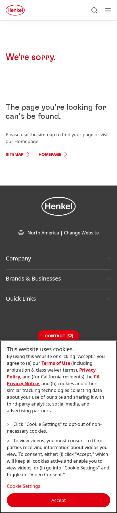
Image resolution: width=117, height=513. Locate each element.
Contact (55, 336)
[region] (58, 426)
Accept (58, 500)
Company (18, 258)
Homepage (50, 155)
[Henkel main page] (15, 10)
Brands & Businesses (33, 278)
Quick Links (21, 298)
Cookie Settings (23, 486)
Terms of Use (55, 363)
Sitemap (15, 155)
